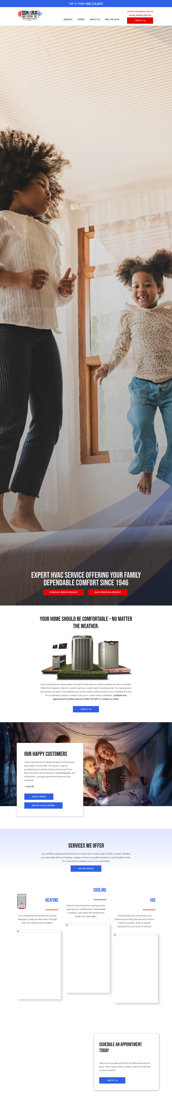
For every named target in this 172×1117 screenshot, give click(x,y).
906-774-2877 (94, 3)
